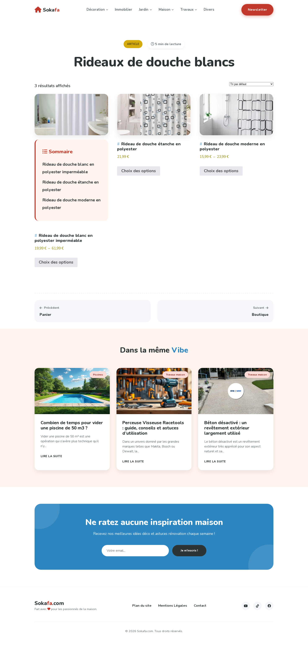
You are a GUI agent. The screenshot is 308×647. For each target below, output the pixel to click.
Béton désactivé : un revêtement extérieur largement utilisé (226, 428)
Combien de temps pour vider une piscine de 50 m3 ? (72, 425)
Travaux (187, 9)
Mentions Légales (172, 605)
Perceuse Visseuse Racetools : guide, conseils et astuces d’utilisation (153, 428)
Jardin (143, 9)
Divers (209, 9)
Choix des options (56, 262)
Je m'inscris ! (189, 551)
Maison (164, 9)
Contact (200, 605)
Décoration (96, 9)
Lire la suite (51, 456)
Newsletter (257, 9)
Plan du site (141, 605)
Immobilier (123, 9)
